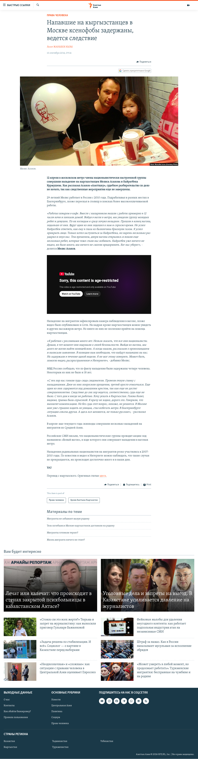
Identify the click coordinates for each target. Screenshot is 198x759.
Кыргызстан (10, 747)
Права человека (57, 15)
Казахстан (9, 741)
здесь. (103, 476)
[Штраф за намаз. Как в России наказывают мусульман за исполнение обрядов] (117, 649)
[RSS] (146, 701)
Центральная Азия (61, 706)
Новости (56, 700)
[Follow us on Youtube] (102, 701)
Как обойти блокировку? (17, 711)
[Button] (143, 62)
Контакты (9, 706)
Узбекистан (106, 741)
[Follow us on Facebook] (117, 701)
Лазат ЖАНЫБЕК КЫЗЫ (60, 47)
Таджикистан (59, 741)
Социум (55, 717)
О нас (7, 700)
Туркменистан (60, 747)
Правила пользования (16, 717)
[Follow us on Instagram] (109, 701)
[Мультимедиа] (188, 5)
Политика (56, 711)
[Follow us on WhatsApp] (131, 701)
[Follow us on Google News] (139, 701)
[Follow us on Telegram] (124, 701)
